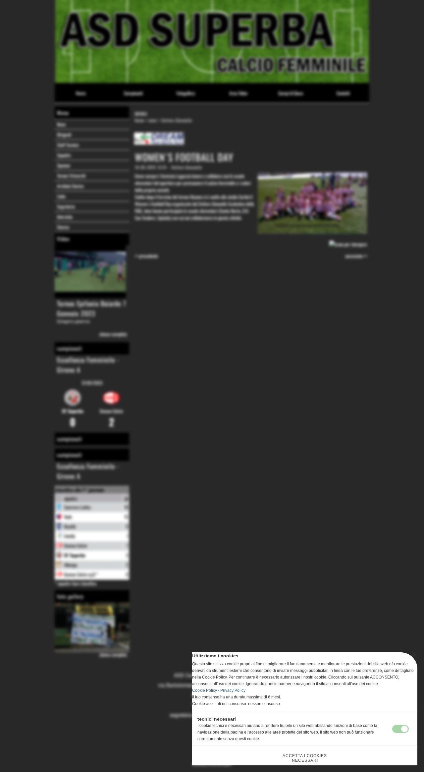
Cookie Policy (204, 690)
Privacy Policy (232, 690)
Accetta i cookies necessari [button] (305, 758)
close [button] (415, 655)
